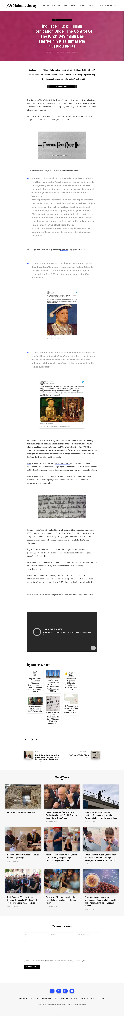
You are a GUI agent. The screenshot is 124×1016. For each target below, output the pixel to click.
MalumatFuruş (80, 1004)
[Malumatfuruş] (21, 5)
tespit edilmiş (50, 533)
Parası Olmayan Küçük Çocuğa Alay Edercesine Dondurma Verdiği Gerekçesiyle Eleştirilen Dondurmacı (100, 858)
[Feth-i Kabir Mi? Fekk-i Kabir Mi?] (23, 796)
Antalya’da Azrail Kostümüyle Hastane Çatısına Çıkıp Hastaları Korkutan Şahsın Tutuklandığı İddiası (101, 815)
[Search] (117, 5)
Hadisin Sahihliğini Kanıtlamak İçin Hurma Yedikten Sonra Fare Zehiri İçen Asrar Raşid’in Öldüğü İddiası (47, 757)
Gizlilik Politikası (88, 998)
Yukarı (62, 1010)
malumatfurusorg (52, 52)
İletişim (102, 998)
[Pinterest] (36, 739)
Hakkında (34, 998)
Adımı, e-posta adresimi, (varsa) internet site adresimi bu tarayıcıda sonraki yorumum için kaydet (55, 961)
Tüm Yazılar (46, 998)
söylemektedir (87, 582)
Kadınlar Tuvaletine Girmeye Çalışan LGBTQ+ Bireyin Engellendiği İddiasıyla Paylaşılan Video (61, 858)
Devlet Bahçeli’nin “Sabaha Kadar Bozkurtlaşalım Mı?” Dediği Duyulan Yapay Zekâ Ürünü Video (61, 815)
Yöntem (74, 998)
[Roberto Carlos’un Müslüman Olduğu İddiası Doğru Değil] (23, 839)
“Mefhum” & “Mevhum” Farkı (79, 755)
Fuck (29, 463)
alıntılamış (31, 543)
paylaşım (64, 249)
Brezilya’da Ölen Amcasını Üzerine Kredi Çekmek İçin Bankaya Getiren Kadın (61, 900)
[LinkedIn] (32, 739)
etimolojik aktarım (62, 463)
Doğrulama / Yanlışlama (62, 20)
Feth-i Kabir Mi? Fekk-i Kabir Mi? (21, 812)
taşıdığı (30, 556)
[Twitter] (29, 739)
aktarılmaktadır (72, 170)
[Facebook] (25, 739)
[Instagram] (65, 991)
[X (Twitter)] (58, 991)
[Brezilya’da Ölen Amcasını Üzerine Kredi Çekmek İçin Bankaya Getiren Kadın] (62, 881)
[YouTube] (71, 991)
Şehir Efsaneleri (61, 998)
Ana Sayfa (23, 998)
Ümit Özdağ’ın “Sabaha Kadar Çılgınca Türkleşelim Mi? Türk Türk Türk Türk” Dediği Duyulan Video (22, 900)
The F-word (74, 579)
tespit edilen (59, 479)
